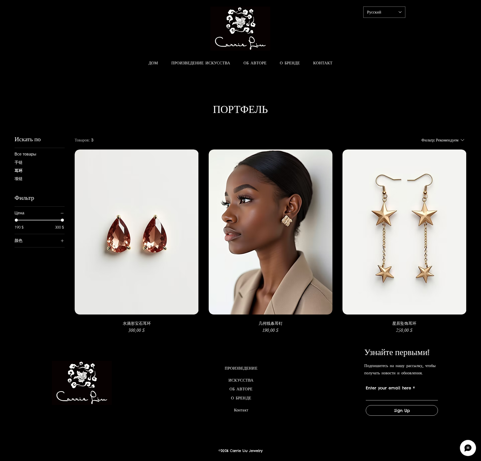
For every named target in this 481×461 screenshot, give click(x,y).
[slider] (16, 220)
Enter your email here (388, 388)
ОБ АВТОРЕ (241, 388)
